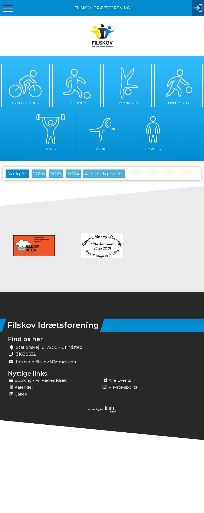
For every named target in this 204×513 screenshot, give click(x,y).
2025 (56, 173)
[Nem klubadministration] (102, 411)
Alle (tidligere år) (104, 173)
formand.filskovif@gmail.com (47, 361)
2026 (39, 173)
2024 (73, 173)
